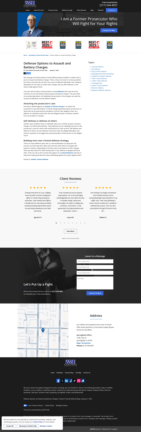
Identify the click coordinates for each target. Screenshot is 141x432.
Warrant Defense (97, 88)
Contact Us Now (109, 30)
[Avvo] (83, 381)
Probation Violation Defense (101, 76)
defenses (60, 91)
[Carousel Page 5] (72, 223)
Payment (101, 10)
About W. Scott (39, 10)
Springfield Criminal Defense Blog (38, 55)
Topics (91, 62)
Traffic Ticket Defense (99, 81)
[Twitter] (62, 381)
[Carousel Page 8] (85, 223)
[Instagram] (79, 381)
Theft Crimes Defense (99, 78)
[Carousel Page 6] (77, 223)
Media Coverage (67, 10)
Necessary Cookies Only (28, 426)
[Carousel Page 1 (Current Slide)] (56, 223)
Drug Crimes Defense (98, 71)
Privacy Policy (69, 373)
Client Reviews (81, 10)
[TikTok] (74, 381)
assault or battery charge (54, 106)
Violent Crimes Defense (39, 159)
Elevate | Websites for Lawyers (103, 429)
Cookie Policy (49, 405)
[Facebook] (58, 381)
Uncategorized (96, 83)
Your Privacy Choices (35, 405)
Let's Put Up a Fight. (38, 284)
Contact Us (111, 10)
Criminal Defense (97, 67)
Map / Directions (84, 343)
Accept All (9, 426)
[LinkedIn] (66, 381)
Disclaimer (60, 373)
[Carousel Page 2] (60, 223)
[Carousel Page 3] (64, 223)
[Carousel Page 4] (68, 223)
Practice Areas (53, 10)
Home (28, 10)
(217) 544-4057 (108, 5)
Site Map (78, 373)
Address (96, 315)
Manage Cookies (61, 405)
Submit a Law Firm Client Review (70, 238)
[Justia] (70, 381)
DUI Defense (95, 69)
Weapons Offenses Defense (101, 90)
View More (70, 231)
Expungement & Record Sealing (102, 74)
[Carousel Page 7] (81, 223)
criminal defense (67, 153)
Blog (92, 10)
